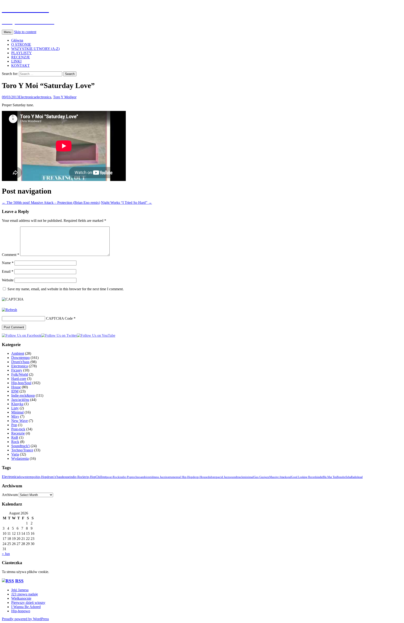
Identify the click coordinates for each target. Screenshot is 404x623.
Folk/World (19, 374)
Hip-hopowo (20, 611)
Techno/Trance (22, 450)
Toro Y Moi (61, 97)
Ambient (17, 353)
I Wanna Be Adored (26, 607)
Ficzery (16, 370)
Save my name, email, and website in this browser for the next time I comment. (65, 289)
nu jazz (160, 477)
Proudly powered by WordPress (25, 619)
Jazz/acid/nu (20, 400)
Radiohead (357, 477)
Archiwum (10, 495)
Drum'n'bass (20, 362)
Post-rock (18, 429)
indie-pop (125, 477)
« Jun (6, 554)
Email (7, 271)
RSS (19, 580)
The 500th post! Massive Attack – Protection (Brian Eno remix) (51, 203)
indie (320, 477)
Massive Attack (277, 477)
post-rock (112, 477)
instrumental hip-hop (179, 477)
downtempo (27, 477)
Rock (15, 442)
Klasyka (17, 404)
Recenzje (18, 433)
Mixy (15, 416)
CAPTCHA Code (59, 318)
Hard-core (18, 379)
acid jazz (223, 477)
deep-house (200, 477)
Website (8, 280)
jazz (266, 477)
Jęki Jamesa (20, 590)
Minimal (17, 412)
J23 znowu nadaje (24, 594)
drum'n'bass (54, 477)
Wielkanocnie (21, 598)
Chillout (101, 477)
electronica (43, 97)
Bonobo (341, 477)
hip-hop (41, 477)
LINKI (16, 61)
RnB (14, 437)
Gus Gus (259, 477)
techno (136, 477)
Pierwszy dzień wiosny (28, 603)
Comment (10, 255)
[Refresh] (9, 310)
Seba (348, 477)
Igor (73, 97)
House (16, 387)
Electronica (27, 97)
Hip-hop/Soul (21, 383)
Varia (15, 454)
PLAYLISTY (21, 53)
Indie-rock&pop (23, 395)
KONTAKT (20, 65)
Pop (14, 425)
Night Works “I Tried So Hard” (126, 203)
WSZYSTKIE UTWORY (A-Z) (35, 49)
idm (153, 477)
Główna (17, 40)
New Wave (19, 421)
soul (288, 477)
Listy (15, 408)
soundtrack (236, 477)
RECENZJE (20, 57)
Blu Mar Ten (330, 477)
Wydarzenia (20, 458)
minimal (248, 477)
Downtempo (20, 358)
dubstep (213, 477)
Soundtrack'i (20, 446)
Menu (7, 32)
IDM (14, 391)
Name (8, 263)
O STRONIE (21, 44)
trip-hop (90, 477)
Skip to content (25, 32)
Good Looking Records (304, 477)
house (66, 477)
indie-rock (77, 477)
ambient (146, 477)
